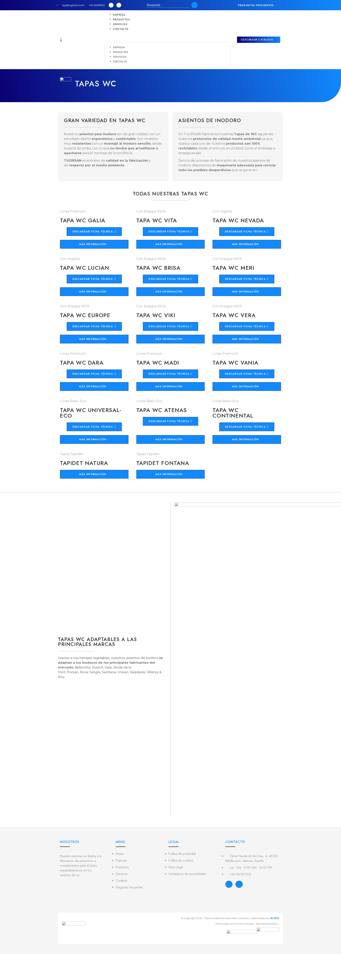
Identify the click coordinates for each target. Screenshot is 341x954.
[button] (258, 5)
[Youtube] (118, 5)
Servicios (120, 24)
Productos (121, 19)
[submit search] (194, 5)
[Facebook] (228, 884)
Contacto (121, 29)
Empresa (119, 15)
